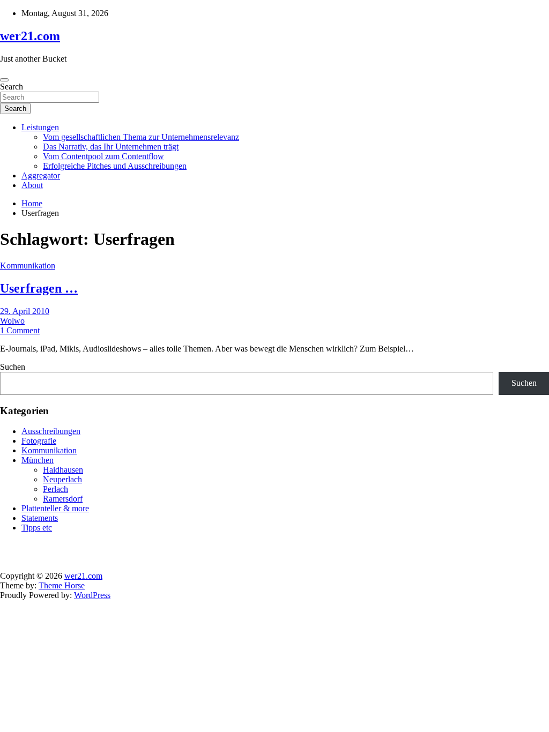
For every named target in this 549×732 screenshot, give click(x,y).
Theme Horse (62, 585)
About (32, 185)
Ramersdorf (63, 498)
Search (11, 86)
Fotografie (38, 440)
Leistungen (40, 127)
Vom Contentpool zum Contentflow (103, 156)
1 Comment (20, 330)
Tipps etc (36, 527)
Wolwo (12, 320)
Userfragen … (39, 288)
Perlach (55, 489)
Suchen (12, 366)
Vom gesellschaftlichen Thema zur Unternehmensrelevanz (141, 136)
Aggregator (40, 175)
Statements (39, 517)
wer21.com (30, 36)
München (37, 460)
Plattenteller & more (55, 508)
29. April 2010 (24, 311)
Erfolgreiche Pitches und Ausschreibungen (115, 165)
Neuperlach (62, 479)
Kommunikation (27, 265)
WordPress (92, 595)
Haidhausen (63, 469)
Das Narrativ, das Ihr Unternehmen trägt (111, 146)
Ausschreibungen (50, 431)
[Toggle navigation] (4, 79)
